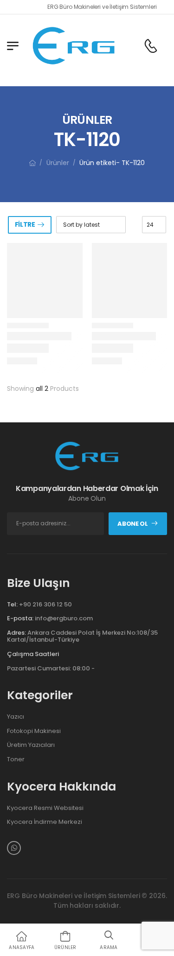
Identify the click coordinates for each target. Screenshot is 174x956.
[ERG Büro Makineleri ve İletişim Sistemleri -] (74, 45)
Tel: (12, 604)
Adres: (16, 632)
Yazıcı (15, 716)
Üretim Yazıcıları (31, 745)
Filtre (25, 224)
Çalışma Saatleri (33, 654)
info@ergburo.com (64, 618)
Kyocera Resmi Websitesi (45, 808)
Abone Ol (132, 523)
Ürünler (57, 162)
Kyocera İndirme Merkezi (44, 822)
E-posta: (20, 618)
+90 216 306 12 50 (45, 604)
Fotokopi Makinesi (34, 731)
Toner (16, 759)
